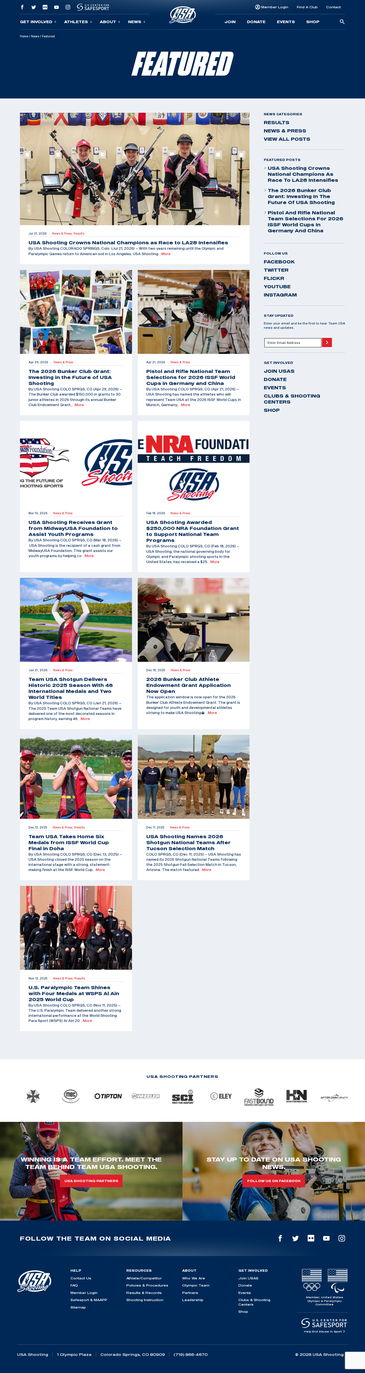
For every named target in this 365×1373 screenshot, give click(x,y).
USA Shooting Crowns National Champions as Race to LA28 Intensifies (303, 174)
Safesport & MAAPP (88, 1300)
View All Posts (287, 139)
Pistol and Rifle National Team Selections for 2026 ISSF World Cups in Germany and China (305, 221)
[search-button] (342, 22)
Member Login (274, 7)
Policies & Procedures (147, 1285)
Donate (256, 22)
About (108, 22)
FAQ (74, 1285)
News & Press (285, 130)
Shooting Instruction (144, 1300)
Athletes (76, 22)
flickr (274, 278)
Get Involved (36, 22)
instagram (280, 294)
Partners (190, 1293)
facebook (279, 261)
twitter (276, 270)
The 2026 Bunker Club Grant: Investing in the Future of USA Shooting (301, 196)
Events (286, 22)
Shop (312, 22)
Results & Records (144, 1293)
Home (24, 36)
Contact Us (80, 1278)
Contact (333, 7)
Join (230, 22)
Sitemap (78, 1307)
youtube (277, 286)
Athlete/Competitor (144, 1278)
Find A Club (307, 7)
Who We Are (193, 1278)
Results (276, 122)
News (134, 22)
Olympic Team (196, 1285)
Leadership (192, 1300)
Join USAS (279, 371)
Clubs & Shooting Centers (292, 398)
